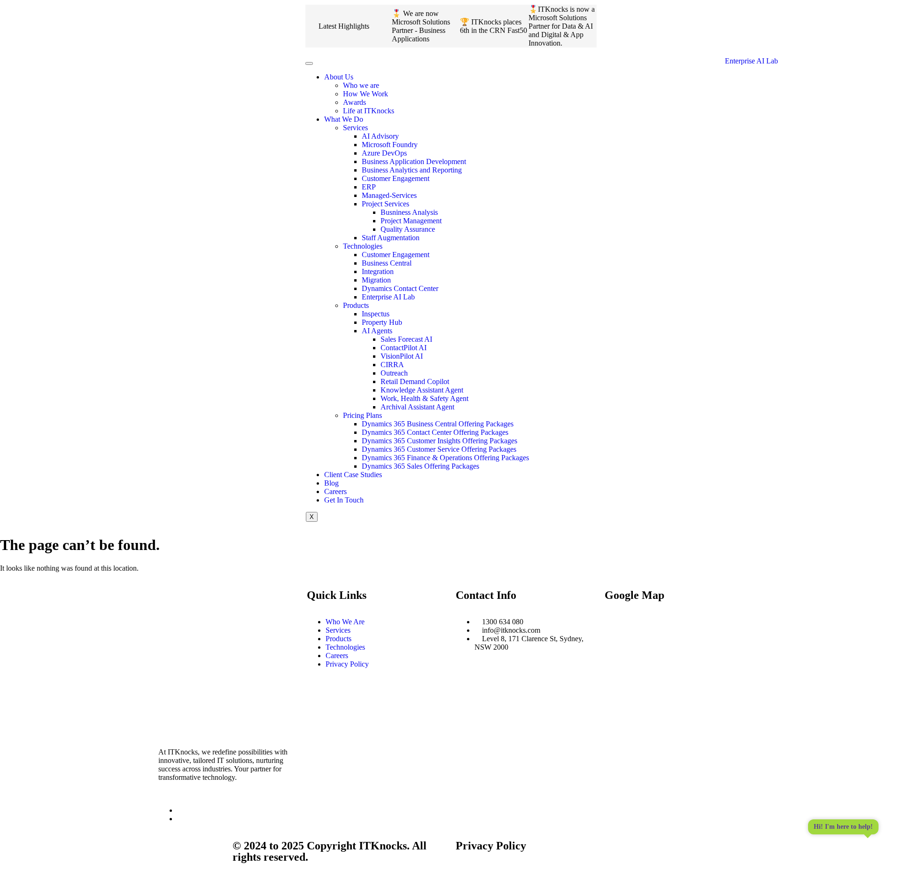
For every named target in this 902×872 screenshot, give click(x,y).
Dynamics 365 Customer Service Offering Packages (439, 449)
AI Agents (377, 331)
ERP (369, 187)
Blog (331, 483)
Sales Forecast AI (406, 339)
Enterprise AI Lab (388, 297)
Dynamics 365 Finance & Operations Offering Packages (445, 458)
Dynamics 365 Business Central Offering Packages (437, 424)
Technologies (362, 246)
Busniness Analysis (409, 212)
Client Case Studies (353, 475)
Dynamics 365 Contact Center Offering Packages (435, 432)
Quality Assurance (408, 229)
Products (356, 305)
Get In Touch (344, 500)
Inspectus (375, 314)
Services (355, 128)
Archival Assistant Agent (417, 407)
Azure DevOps (384, 153)
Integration (378, 271)
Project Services (385, 204)
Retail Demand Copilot (415, 381)
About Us (338, 77)
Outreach (394, 373)
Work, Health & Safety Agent (424, 398)
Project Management (411, 221)
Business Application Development (414, 161)
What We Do (343, 119)
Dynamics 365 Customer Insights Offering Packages (439, 441)
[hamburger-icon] (309, 63)
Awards (354, 102)
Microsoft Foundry (390, 145)
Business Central (387, 263)
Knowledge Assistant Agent (422, 390)
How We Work (365, 94)
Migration (376, 280)
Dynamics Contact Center (400, 288)
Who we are (361, 85)
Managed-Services (389, 195)
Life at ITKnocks (368, 111)
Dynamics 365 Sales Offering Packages (420, 466)
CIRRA (392, 365)
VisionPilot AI (402, 356)
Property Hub (382, 322)
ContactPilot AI (404, 348)
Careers (335, 491)
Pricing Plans (362, 415)
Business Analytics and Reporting (412, 170)
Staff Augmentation (391, 238)
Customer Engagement (395, 178)
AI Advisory (380, 136)
